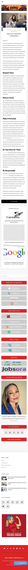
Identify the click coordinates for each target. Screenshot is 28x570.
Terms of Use (19, 564)
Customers (5, 152)
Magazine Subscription (6, 465)
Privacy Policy (13, 564)
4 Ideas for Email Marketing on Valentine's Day (14, 242)
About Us (3, 460)
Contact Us (3, 467)
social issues (6, 175)
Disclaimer (8, 564)
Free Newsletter (4, 462)
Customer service (11, 30)
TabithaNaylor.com (14, 420)
